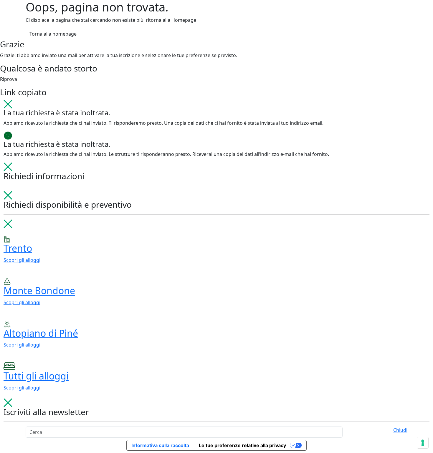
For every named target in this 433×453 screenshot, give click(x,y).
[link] (216, 249)
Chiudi (400, 430)
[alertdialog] (216, 308)
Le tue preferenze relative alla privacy (242, 445)
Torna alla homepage (53, 34)
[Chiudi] (8, 103)
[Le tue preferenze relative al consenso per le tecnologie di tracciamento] (422, 442)
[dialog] (216, 176)
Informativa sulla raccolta (160, 445)
